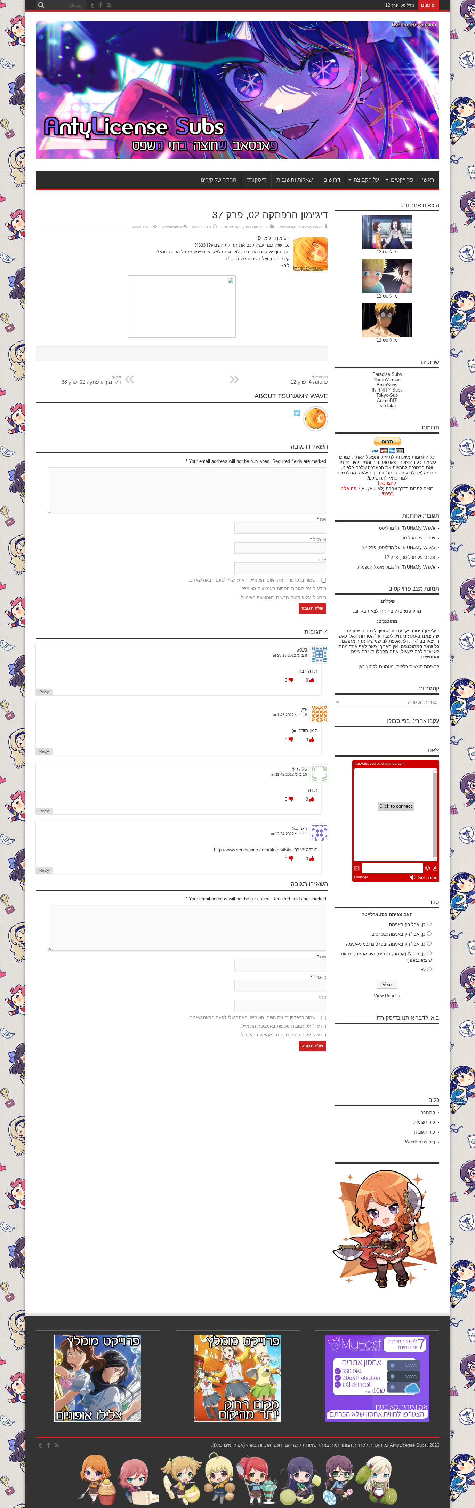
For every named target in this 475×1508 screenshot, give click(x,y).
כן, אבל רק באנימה (407, 924)
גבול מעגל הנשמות (375, 567)
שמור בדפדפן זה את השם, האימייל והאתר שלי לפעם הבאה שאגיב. (251, 580)
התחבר (428, 1112)
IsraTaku (387, 405)
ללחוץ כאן (368, 666)
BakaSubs (387, 384)
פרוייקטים (402, 180)
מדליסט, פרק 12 (399, 5)
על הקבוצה (366, 180)
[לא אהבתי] (290, 680)
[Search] (41, 5)
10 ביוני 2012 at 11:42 (289, 774)
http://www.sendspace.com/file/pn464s (252, 849)
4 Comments (172, 227)
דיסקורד (256, 180)
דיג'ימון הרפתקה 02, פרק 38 (91, 380)
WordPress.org (420, 1141)
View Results (387, 995)
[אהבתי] (311, 680)
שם (323, 519)
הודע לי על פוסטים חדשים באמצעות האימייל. (283, 597)
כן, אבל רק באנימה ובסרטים (398, 934)
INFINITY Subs (387, 390)
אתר (322, 559)
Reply (44, 692)
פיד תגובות (424, 1132)
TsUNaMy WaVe (309, 227)
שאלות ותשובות (294, 180)
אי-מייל (319, 539)
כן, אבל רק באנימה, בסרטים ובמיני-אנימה (386, 944)
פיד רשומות (424, 1122)
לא (423, 969)
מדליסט (386, 528)
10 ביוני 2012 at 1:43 (290, 715)
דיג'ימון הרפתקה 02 (250, 227)
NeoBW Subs (387, 379)
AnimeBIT (387, 400)
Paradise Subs (387, 374)
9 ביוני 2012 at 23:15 (290, 655)
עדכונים (227, 227)
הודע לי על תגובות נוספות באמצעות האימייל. (283, 588)
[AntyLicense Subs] (237, 153)
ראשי (428, 180)
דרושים (331, 180)
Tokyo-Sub (387, 395)
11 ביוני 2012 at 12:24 (289, 834)
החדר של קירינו (218, 180)
